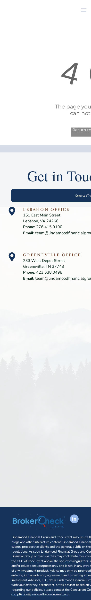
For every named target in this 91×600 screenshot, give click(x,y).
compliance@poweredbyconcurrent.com (39, 594)
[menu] (84, 10)
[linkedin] (74, 519)
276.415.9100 (49, 227)
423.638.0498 (49, 272)
